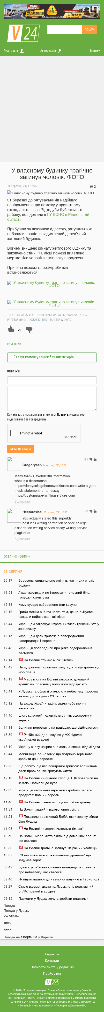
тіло (45, 319)
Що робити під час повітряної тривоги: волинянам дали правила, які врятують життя (57, 768)
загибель (56, 319)
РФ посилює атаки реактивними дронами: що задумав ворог (54, 857)
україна (22, 314)
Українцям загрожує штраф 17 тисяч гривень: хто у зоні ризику (58, 626)
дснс (83, 314)
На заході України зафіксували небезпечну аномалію (52, 705)
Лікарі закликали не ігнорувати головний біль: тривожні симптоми (54, 594)
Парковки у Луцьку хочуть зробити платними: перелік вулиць (53, 900)
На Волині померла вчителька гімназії (53, 828)
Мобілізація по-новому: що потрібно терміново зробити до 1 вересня (55, 756)
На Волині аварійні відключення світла (48, 809)
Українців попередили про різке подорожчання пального (55, 650)
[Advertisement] (52, 110)
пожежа (72, 314)
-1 (19, 330)
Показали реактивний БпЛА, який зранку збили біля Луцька (58, 819)
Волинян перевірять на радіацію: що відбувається (58, 727)
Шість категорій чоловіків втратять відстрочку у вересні (55, 717)
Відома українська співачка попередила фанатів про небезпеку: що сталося (56, 869)
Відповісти (22, 501)
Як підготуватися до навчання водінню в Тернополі (58, 879)
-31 (86, 459)
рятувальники (17, 319)
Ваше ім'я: (13, 371)
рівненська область (51, 314)
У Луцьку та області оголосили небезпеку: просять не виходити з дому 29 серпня (58, 693)
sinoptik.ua (29, 936)
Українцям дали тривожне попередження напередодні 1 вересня (51, 638)
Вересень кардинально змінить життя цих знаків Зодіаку (56, 582)
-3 (86, 511)
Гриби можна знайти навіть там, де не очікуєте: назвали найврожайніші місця (55, 614)
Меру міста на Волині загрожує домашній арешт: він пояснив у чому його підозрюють (53, 681)
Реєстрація (11, 51)
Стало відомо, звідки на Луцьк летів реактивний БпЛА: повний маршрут (55, 888)
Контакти (52, 960)
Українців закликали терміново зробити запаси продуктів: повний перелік (55, 792)
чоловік (34, 319)
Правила (62, 414)
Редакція (52, 954)
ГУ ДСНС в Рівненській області (48, 217)
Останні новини (17, 556)
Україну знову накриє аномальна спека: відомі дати (59, 746)
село (32, 314)
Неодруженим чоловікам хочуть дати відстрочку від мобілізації (58, 669)
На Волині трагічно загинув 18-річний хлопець (60, 847)
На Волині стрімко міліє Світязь (48, 659)
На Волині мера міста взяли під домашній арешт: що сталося (57, 838)
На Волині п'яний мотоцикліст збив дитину (57, 801)
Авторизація (48, 51)
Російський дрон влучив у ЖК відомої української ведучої (50, 737)
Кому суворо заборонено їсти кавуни (47, 604)
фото (68, 319)
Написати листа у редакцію (52, 966)
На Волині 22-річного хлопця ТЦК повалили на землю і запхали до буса (58, 780)
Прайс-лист (52, 973)
